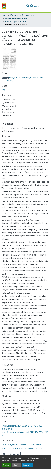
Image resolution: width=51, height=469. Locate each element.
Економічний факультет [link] (22, 15)
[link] (25, 79)
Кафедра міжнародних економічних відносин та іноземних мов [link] (18, 18)
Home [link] (4, 15)
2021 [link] (4, 90)
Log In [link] (36, 5)
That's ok (6, 465)
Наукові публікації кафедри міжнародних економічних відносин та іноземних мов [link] (18, 21)
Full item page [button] (12, 454)
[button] (4, 6)
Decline (16, 465)
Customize (27, 465)
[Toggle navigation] (45, 5)
